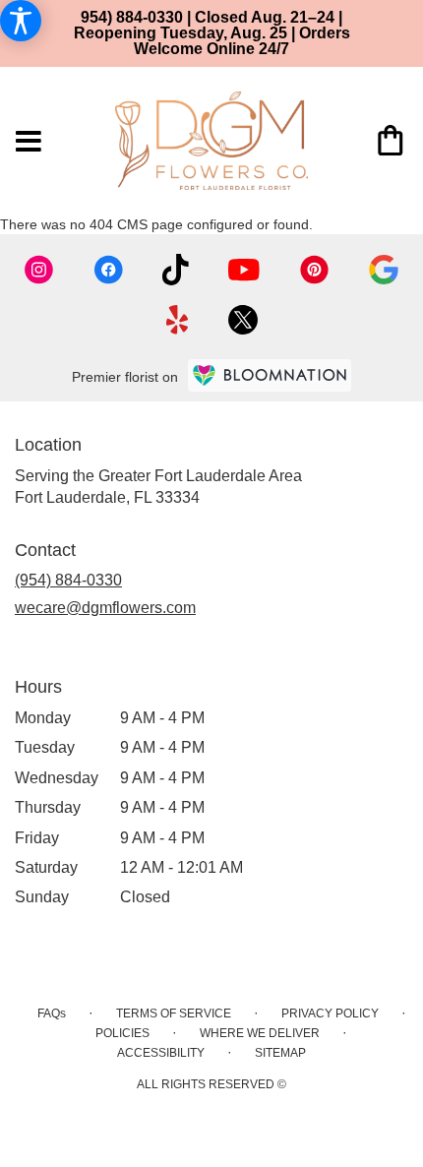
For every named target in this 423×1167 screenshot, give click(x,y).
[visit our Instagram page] (39, 269)
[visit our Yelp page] (178, 320)
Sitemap (280, 1053)
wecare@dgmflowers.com (105, 607)
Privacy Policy (330, 1013)
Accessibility (161, 1053)
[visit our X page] (243, 320)
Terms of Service (173, 1013)
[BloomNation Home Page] (269, 375)
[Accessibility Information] (20, 20)
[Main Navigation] (28, 142)
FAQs (51, 1013)
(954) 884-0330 (68, 580)
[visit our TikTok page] (176, 269)
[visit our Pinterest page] (314, 269)
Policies (122, 1033)
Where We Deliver (260, 1033)
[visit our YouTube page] (244, 270)
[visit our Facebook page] (108, 269)
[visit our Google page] (383, 269)
